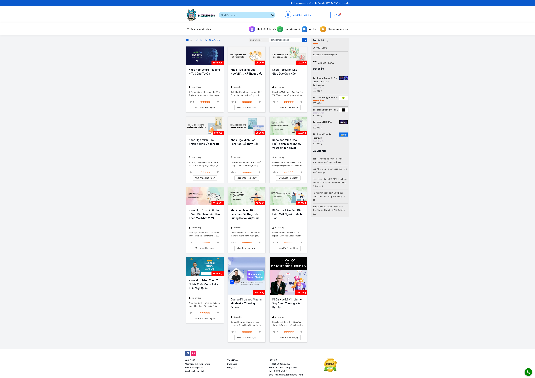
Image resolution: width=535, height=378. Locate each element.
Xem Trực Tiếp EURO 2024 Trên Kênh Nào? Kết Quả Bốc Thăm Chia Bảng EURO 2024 (330, 183)
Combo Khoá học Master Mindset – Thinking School (246, 303)
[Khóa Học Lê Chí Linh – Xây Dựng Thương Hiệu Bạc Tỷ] (288, 276)
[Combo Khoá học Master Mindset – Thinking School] (246, 276)
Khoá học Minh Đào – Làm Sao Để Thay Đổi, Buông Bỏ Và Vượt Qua (245, 214)
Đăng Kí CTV (324, 3)
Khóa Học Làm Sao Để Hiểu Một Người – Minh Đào (287, 214)
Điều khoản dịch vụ (194, 367)
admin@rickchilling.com (326, 54)
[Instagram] (193, 353)
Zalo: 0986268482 (326, 63)
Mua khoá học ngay (205, 107)
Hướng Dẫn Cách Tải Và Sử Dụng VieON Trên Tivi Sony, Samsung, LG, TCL (329, 196)
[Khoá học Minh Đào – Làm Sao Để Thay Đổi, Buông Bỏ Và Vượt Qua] (246, 196)
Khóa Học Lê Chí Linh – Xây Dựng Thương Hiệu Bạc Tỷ (287, 303)
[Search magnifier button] (273, 15)
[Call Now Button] (528, 372)
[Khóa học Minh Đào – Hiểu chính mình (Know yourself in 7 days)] (288, 126)
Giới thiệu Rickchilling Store (197, 364)
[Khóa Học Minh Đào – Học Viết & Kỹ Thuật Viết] (246, 56)
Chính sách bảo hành (195, 371)
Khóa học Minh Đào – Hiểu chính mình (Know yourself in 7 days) (286, 143)
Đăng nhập (232, 364)
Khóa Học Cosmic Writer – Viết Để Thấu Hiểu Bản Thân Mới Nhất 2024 (204, 214)
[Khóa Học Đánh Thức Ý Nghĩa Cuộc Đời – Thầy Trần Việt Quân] (205, 266)
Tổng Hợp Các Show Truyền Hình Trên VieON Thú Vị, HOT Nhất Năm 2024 (329, 210)
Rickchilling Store (288, 367)
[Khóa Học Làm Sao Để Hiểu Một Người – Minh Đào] (288, 196)
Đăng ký (230, 367)
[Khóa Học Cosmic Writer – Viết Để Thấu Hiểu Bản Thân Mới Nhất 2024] (205, 196)
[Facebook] (187, 353)
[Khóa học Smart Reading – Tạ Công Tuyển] (205, 56)
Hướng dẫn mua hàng (303, 3)
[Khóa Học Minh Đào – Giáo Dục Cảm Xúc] (288, 56)
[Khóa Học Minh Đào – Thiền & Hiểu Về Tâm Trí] (205, 126)
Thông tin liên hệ (342, 3)
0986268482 (321, 48)
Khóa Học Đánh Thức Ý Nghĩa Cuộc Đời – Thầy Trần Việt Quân (203, 284)
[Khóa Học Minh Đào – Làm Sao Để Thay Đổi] (246, 126)
